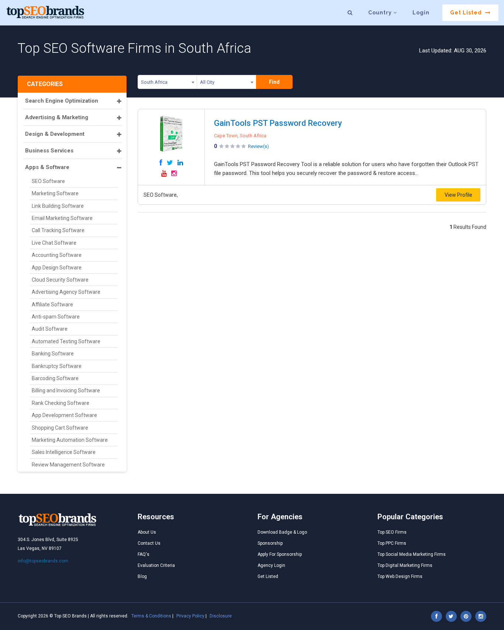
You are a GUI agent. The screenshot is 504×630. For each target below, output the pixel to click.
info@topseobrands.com (43, 561)
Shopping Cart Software (60, 428)
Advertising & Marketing (56, 117)
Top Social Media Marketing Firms (411, 554)
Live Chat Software (54, 243)
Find (274, 82)
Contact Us (149, 543)
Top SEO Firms (392, 532)
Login (420, 13)
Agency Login (271, 565)
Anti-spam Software (56, 317)
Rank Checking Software (60, 403)
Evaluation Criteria (156, 565)
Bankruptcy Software (57, 366)
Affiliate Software (52, 304)
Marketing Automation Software (70, 440)
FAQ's (143, 554)
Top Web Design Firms (399, 576)
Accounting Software (57, 255)
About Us (147, 532)
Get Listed (466, 13)
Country (380, 13)
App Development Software (64, 415)
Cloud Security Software (60, 280)
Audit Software (50, 329)
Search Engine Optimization (61, 100)
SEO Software (48, 181)
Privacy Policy (190, 616)
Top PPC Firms (391, 543)
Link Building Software (58, 206)
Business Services (49, 150)
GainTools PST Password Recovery (278, 123)
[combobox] (167, 83)
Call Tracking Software (58, 230)
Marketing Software (55, 193)
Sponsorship (270, 543)
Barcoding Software (55, 378)
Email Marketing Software (62, 218)
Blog (142, 576)
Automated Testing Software (66, 341)
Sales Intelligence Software (64, 452)
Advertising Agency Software (66, 292)
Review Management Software (68, 465)
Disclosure (221, 616)
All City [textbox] (207, 82)
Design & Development (54, 134)
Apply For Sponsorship (280, 554)
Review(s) (258, 146)
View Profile (458, 195)
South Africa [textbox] (154, 82)
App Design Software (57, 268)
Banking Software (53, 354)
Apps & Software (47, 167)
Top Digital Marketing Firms (404, 565)
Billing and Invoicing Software (66, 390)
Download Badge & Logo (282, 532)
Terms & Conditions (151, 616)
